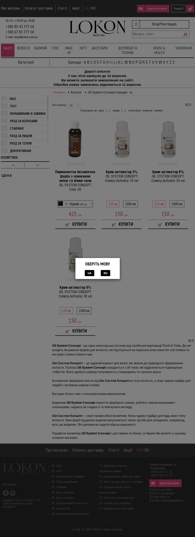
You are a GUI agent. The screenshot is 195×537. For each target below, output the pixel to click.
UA (89, 273)
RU (105, 273)
